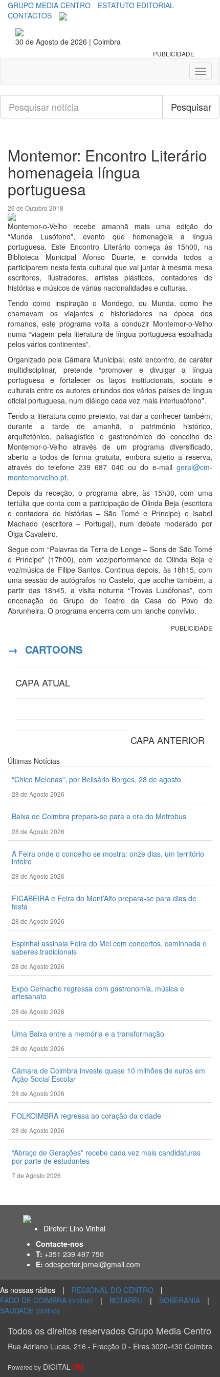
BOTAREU (126, 1300)
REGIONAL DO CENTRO (112, 1290)
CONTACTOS (30, 15)
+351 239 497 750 (74, 1254)
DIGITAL (46, 1367)
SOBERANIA (179, 1300)
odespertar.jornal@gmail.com (92, 1264)
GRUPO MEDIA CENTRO (49, 5)
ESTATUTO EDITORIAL (136, 5)
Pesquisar (191, 106)
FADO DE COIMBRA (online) (46, 1300)
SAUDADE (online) (30, 1310)
